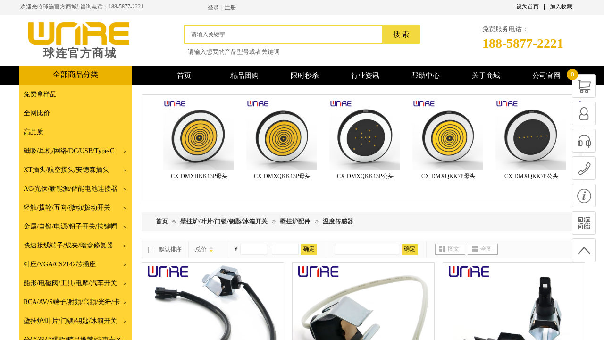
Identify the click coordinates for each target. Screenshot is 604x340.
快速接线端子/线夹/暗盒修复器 (68, 245)
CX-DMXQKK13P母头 (279, 176)
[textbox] (286, 34)
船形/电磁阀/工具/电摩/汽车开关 (70, 283)
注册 (230, 7)
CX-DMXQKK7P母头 (445, 176)
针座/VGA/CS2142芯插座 (60, 264)
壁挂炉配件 (295, 221)
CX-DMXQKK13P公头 (362, 176)
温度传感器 (338, 221)
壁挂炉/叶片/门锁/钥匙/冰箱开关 (70, 320)
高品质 (33, 132)
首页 (162, 221)
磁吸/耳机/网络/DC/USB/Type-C (69, 150)
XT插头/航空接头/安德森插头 (66, 169)
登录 (213, 7)
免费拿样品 (40, 94)
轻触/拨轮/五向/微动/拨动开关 (67, 207)
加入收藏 (561, 6)
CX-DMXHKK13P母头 (196, 176)
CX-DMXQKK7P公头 (528, 176)
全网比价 (37, 113)
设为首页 (527, 6)
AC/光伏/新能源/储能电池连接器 (70, 188)
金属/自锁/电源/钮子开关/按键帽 (70, 226)
